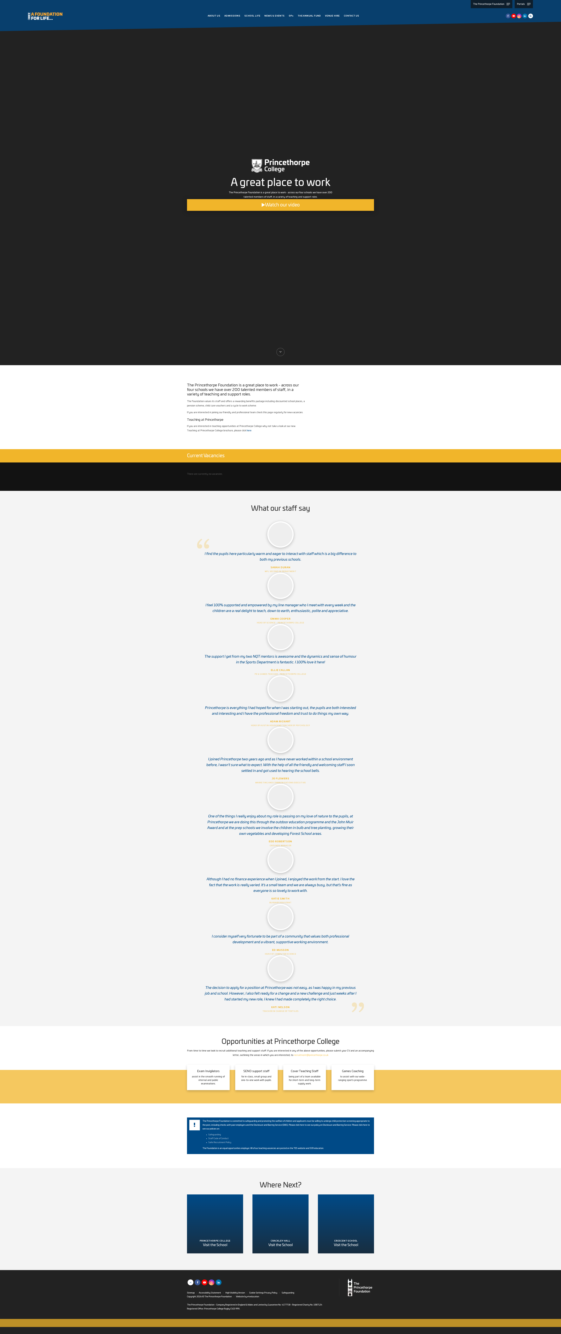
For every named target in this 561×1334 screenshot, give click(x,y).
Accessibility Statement (210, 1293)
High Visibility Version (235, 1293)
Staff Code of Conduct (218, 1139)
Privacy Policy (270, 1293)
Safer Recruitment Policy (219, 1142)
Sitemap (191, 1293)
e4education (253, 1297)
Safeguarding (214, 1135)
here (249, 430)
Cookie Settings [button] (256, 1293)
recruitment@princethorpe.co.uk (311, 1055)
